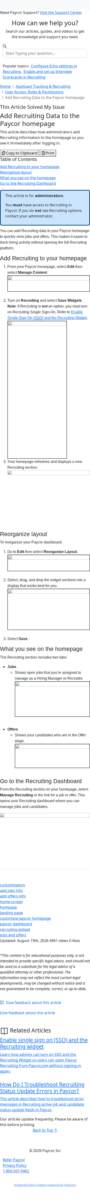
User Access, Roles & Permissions (34, 91)
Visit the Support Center (61, 12)
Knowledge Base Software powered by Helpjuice (45, 1185)
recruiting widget (15, 929)
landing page (11, 912)
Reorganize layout (16, 172)
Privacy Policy (14, 1165)
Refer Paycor (14, 1159)
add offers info (13, 896)
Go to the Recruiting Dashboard (28, 183)
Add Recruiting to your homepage (29, 166)
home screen (11, 901)
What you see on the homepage (28, 177)
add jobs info (11, 890)
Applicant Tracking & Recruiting (43, 86)
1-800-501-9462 (16, 1171)
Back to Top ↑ (45, 1130)
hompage (8, 907)
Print (49, 153)
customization (12, 885)
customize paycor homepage (25, 918)
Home (5, 86)
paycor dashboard (16, 923)
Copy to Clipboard (21, 153)
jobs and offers (13, 935)
